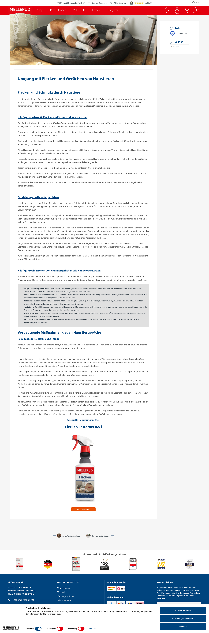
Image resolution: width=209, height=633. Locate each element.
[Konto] (177, 9)
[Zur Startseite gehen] (20, 10)
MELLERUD (79, 10)
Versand (61, 592)
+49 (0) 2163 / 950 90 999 (22, 600)
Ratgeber (113, 10)
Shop (40, 10)
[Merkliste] (187, 9)
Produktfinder (58, 10)
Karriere (96, 10)
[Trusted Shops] (131, 2)
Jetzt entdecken (83, 509)
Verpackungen (63, 588)
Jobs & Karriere (64, 600)
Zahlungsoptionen (65, 596)
